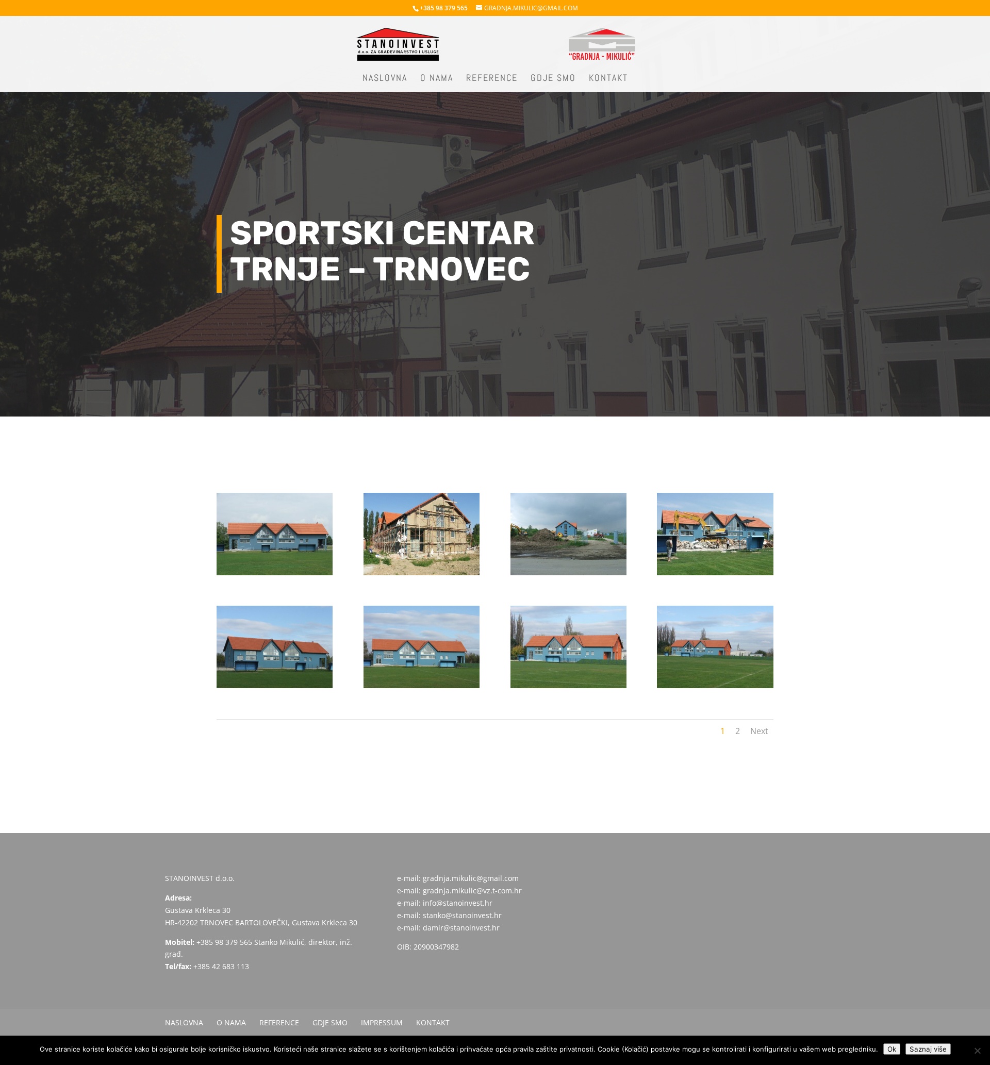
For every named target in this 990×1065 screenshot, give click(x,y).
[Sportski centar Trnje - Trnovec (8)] (715, 688)
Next (759, 731)
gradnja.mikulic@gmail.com (471, 878)
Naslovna (384, 79)
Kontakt (608, 79)
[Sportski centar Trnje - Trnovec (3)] (568, 575)
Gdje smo (553, 79)
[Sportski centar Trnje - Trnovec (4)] (715, 575)
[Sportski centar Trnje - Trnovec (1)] (275, 575)
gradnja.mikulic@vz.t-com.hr (472, 890)
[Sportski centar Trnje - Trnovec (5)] (275, 688)
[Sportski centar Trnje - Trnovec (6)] (422, 688)
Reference (492, 79)
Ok (891, 1049)
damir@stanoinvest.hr (461, 928)
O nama (436, 79)
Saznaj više (928, 1049)
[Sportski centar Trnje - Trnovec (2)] (422, 575)
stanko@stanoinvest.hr (462, 915)
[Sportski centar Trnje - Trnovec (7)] (568, 688)
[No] (977, 1050)
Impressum (382, 1022)
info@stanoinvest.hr (457, 903)
